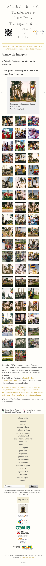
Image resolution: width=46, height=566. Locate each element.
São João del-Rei (22, 6)
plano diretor (23, 457)
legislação (23, 454)
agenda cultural (23, 427)
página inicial (9, 46)
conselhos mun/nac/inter (23, 439)
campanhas (23, 463)
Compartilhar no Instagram (33, 410)
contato (23, 480)
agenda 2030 (23, 472)
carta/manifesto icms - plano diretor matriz (23, 49)
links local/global (23, 477)
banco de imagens (23, 466)
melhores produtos (23, 433)
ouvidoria (23, 475)
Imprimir (28, 412)
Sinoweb (23, 562)
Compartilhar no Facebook (13, 410)
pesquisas (23, 451)
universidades (23, 460)
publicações (23, 448)
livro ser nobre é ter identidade (29, 46)
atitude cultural (23, 436)
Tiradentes (21, 12)
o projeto (23, 421)
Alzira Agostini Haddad (27, 557)
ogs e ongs (23, 445)
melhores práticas (23, 430)
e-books (23, 469)
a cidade (23, 424)
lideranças (23, 442)
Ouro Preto (23, 18)
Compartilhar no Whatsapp (13, 412)
